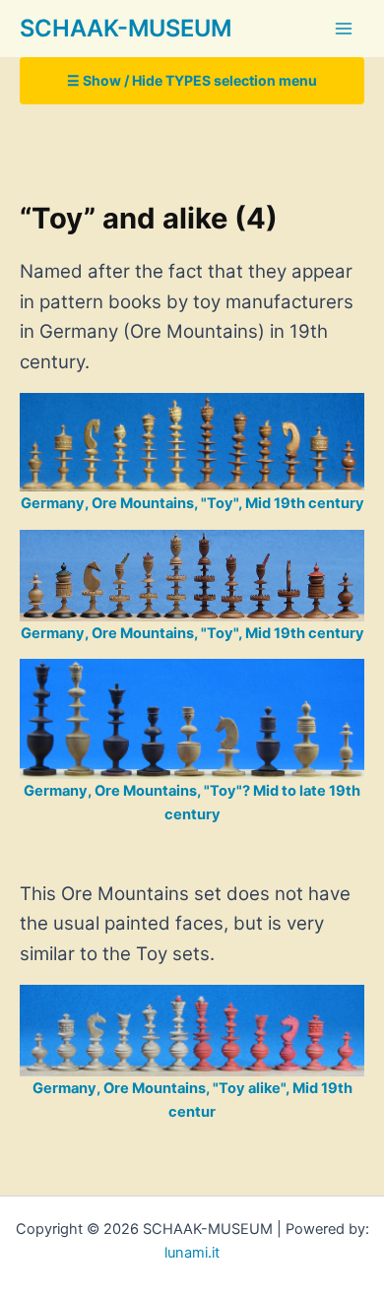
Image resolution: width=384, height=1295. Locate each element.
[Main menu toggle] (343, 28)
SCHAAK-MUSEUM (125, 28)
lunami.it (192, 1253)
